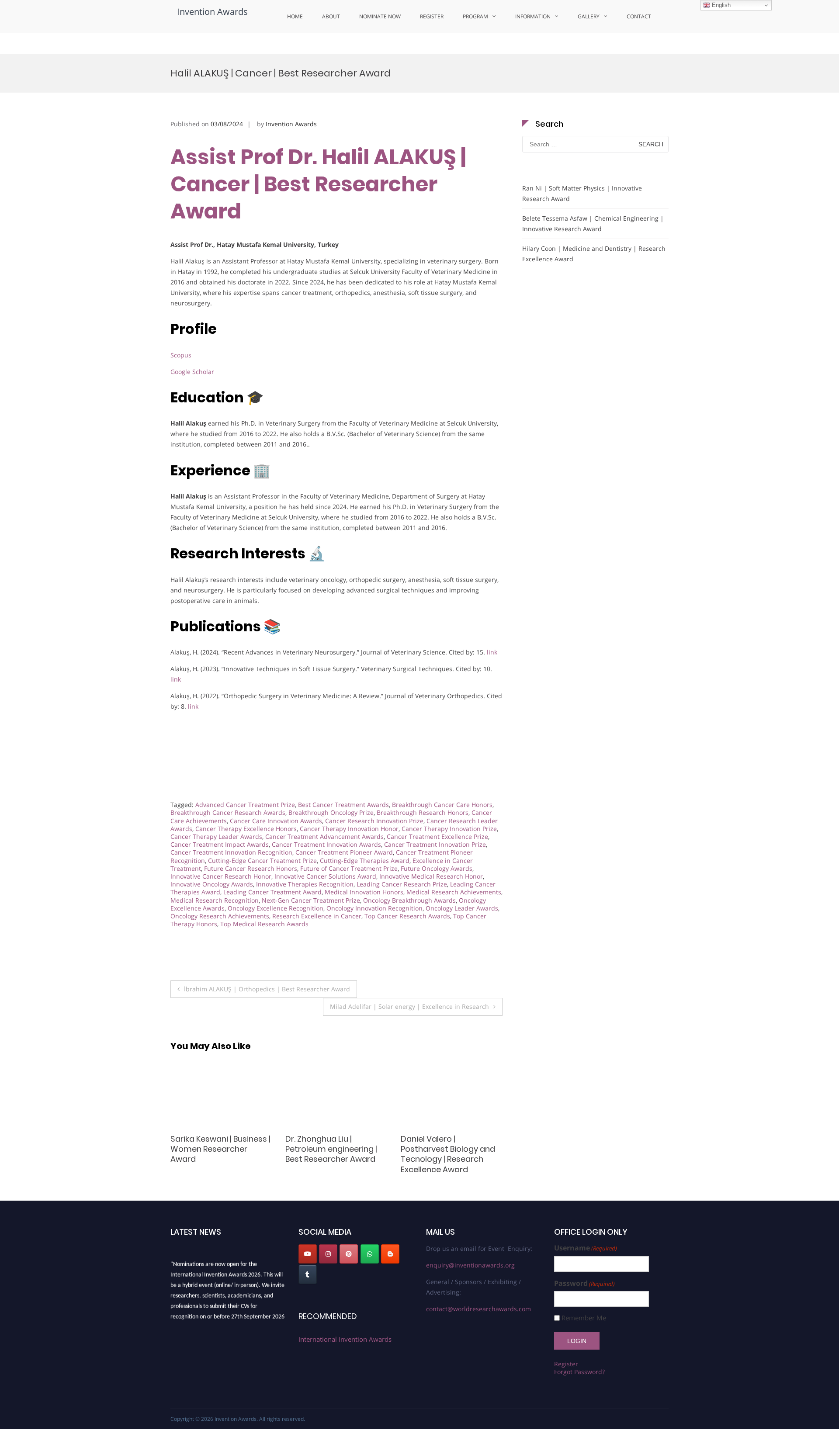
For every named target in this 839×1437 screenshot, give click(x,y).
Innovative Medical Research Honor (431, 876)
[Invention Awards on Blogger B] (390, 1254)
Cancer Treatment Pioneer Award (344, 852)
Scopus (180, 355)
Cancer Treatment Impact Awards (219, 844)
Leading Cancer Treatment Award (272, 892)
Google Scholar (192, 371)
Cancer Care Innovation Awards (276, 821)
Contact (639, 16)
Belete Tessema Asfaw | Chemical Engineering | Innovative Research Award (593, 223)
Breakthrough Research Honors (422, 812)
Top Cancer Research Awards (407, 916)
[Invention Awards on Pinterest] (349, 1254)
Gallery (589, 16)
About (331, 16)
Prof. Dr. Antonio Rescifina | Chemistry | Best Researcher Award (451, 1149)
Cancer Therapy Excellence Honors (246, 828)
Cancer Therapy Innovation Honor (349, 828)
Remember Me (584, 1318)
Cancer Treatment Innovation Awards (326, 844)
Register (432, 16)
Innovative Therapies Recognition (305, 884)
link (492, 652)
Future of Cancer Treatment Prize (349, 868)
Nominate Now (380, 16)
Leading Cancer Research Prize (402, 884)
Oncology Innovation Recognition (374, 908)
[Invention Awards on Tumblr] (307, 1274)
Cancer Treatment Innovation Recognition (231, 852)
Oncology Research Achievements (219, 916)
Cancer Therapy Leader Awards (216, 836)
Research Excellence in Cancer (316, 916)
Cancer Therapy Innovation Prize (449, 828)
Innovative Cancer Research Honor (220, 876)
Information (533, 16)
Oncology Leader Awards (462, 908)
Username (585, 1248)
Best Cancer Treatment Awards (343, 804)
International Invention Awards (345, 1339)
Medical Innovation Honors (364, 892)
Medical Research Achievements (453, 892)
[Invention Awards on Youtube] (307, 1254)
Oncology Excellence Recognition (275, 908)
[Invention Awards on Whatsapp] (370, 1254)
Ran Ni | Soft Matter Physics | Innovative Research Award (582, 193)
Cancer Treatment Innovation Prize (435, 844)
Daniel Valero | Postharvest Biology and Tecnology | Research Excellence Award (332, 1154)
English (720, 5)
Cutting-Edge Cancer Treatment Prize (262, 860)
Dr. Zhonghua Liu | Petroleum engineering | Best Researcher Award (216, 1149)
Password (584, 1283)
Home (295, 16)
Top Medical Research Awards (264, 924)
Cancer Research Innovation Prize (374, 821)
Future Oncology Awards (436, 868)
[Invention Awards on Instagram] (328, 1254)
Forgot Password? (579, 1372)
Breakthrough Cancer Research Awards (227, 812)
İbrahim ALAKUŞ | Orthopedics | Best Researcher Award (267, 989)
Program (475, 16)
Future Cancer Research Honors (250, 868)
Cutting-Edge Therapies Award (364, 860)
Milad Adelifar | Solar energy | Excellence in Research (409, 1006)
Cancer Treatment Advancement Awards (324, 836)
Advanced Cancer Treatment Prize (245, 804)
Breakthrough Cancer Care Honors (442, 804)
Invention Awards (212, 11)
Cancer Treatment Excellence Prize (437, 836)
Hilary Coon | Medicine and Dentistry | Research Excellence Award (594, 253)
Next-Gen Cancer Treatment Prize (311, 900)
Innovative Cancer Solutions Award (325, 876)
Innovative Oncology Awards (211, 884)
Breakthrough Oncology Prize (331, 812)
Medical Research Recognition (214, 900)
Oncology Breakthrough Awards (409, 900)
